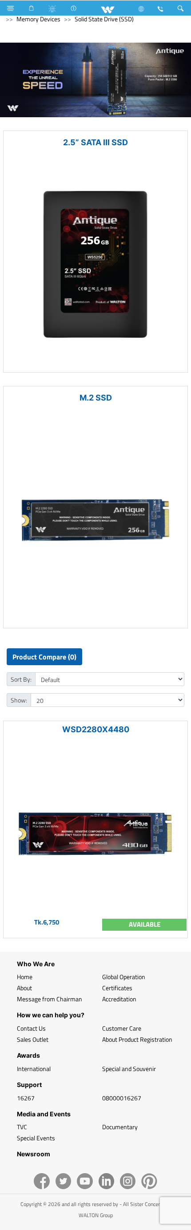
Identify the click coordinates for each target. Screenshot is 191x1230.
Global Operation (123, 976)
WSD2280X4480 (95, 729)
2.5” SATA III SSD (95, 142)
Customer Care (121, 1028)
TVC (22, 1126)
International (34, 1068)
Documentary (120, 1126)
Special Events (36, 1138)
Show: (19, 700)
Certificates (117, 987)
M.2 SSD (96, 397)
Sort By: (21, 679)
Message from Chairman (49, 999)
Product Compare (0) (44, 656)
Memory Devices (38, 19)
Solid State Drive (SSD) (104, 19)
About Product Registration (137, 1039)
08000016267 (121, 1098)
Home (24, 976)
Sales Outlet (32, 1039)
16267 (26, 1098)
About (24, 987)
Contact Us (31, 1028)
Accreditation (119, 999)
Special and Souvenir (129, 1068)
